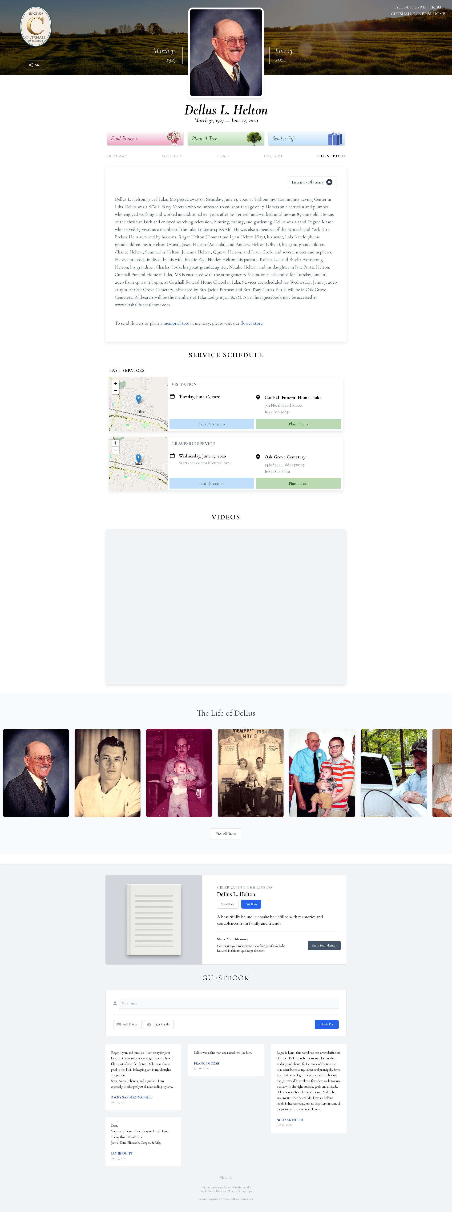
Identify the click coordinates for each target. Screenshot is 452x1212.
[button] (138, 399)
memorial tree (176, 323)
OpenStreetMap (230, 1198)
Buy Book (251, 904)
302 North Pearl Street (284, 405)
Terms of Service (237, 1191)
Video (223, 156)
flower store (251, 323)
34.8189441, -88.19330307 (285, 464)
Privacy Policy (215, 1191)
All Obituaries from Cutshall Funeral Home (418, 10)
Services (172, 156)
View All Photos (226, 834)
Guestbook (332, 156)
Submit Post (327, 1024)
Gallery (273, 156)
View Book (227, 904)
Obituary (116, 156)
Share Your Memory (324, 945)
